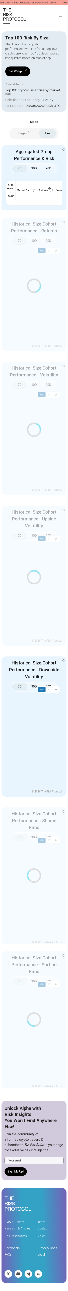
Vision (42, 1236)
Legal (41, 1254)
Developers (12, 1248)
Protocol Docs (47, 1248)
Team (41, 1222)
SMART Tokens (15, 1222)
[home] (14, 16)
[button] (60, 16)
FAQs (8, 1254)
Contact (43, 1228)
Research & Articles (17, 1228)
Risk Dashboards (16, 1236)
